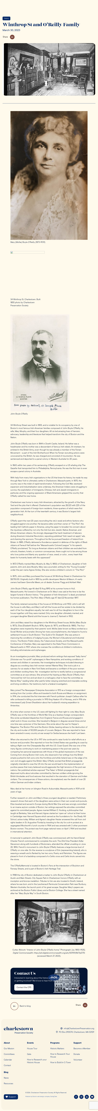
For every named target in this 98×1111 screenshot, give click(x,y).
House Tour (32, 1049)
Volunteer (78, 1060)
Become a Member (82, 1049)
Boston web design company (41, 1096)
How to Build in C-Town (60, 1063)
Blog (6, 1072)
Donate (77, 1054)
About (7, 1043)
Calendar (8, 1060)
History (6, 18)
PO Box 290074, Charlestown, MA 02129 (76, 1032)
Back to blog (25, 1006)
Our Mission (9, 1049)
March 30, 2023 (11, 30)
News (6, 1078)
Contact (7, 1066)
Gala (29, 1054)
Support (77, 1043)
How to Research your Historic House (37, 1061)
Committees (9, 1054)
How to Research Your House (60, 1055)
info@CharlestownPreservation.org (79, 1029)
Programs (55, 1043)
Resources (8, 1084)
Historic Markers (57, 1049)
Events (30, 1043)
